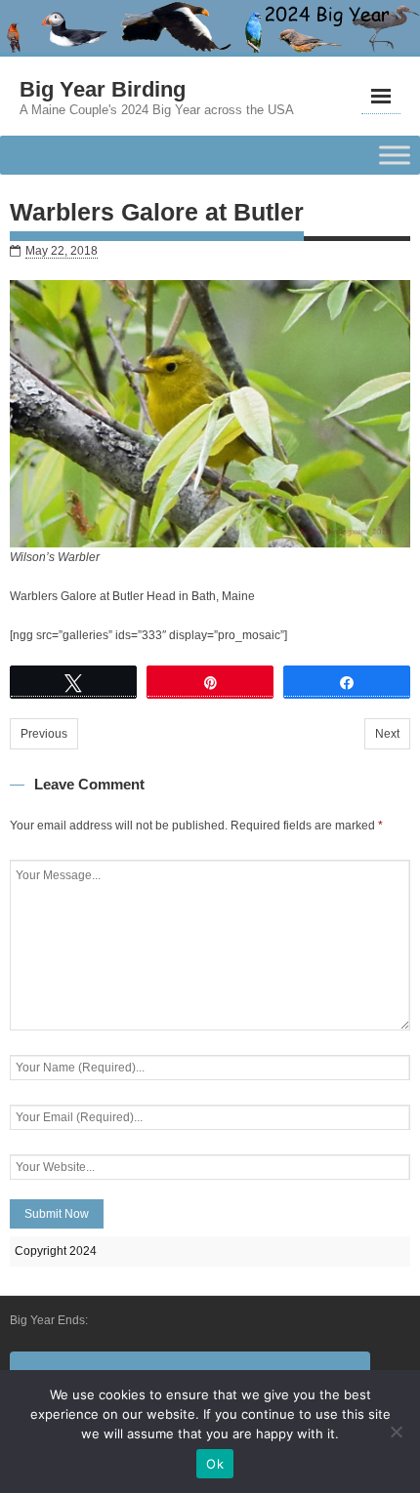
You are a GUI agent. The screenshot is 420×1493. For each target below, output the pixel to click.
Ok (215, 1464)
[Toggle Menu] (394, 155)
